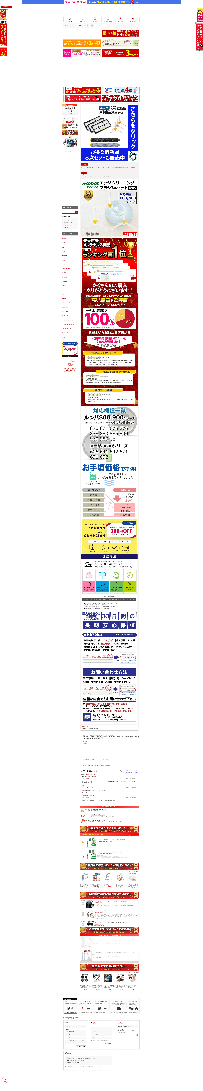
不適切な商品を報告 (105, 765)
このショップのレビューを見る (131, 772)
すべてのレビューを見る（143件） (130, 770)
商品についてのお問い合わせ (91, 765)
